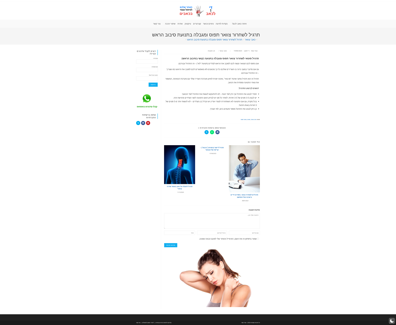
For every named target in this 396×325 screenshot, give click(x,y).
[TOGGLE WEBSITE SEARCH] (150, 24)
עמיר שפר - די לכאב (251, 51)
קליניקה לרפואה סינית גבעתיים (163, 322)
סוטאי (248, 119)
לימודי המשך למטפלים (148, 322)
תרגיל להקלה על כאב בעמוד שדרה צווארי (179, 187)
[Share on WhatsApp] (212, 132)
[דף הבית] (259, 39)
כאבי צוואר (223, 51)
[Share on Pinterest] (148, 123)
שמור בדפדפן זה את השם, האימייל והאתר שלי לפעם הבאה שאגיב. (228, 238)
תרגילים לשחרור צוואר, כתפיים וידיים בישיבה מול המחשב (244, 196)
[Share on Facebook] (217, 132)
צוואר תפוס (244, 119)
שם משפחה (155, 67)
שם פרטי (155, 58)
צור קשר (138, 322)
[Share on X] (206, 132)
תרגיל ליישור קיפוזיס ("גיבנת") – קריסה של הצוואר (212, 148)
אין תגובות (211, 51)
